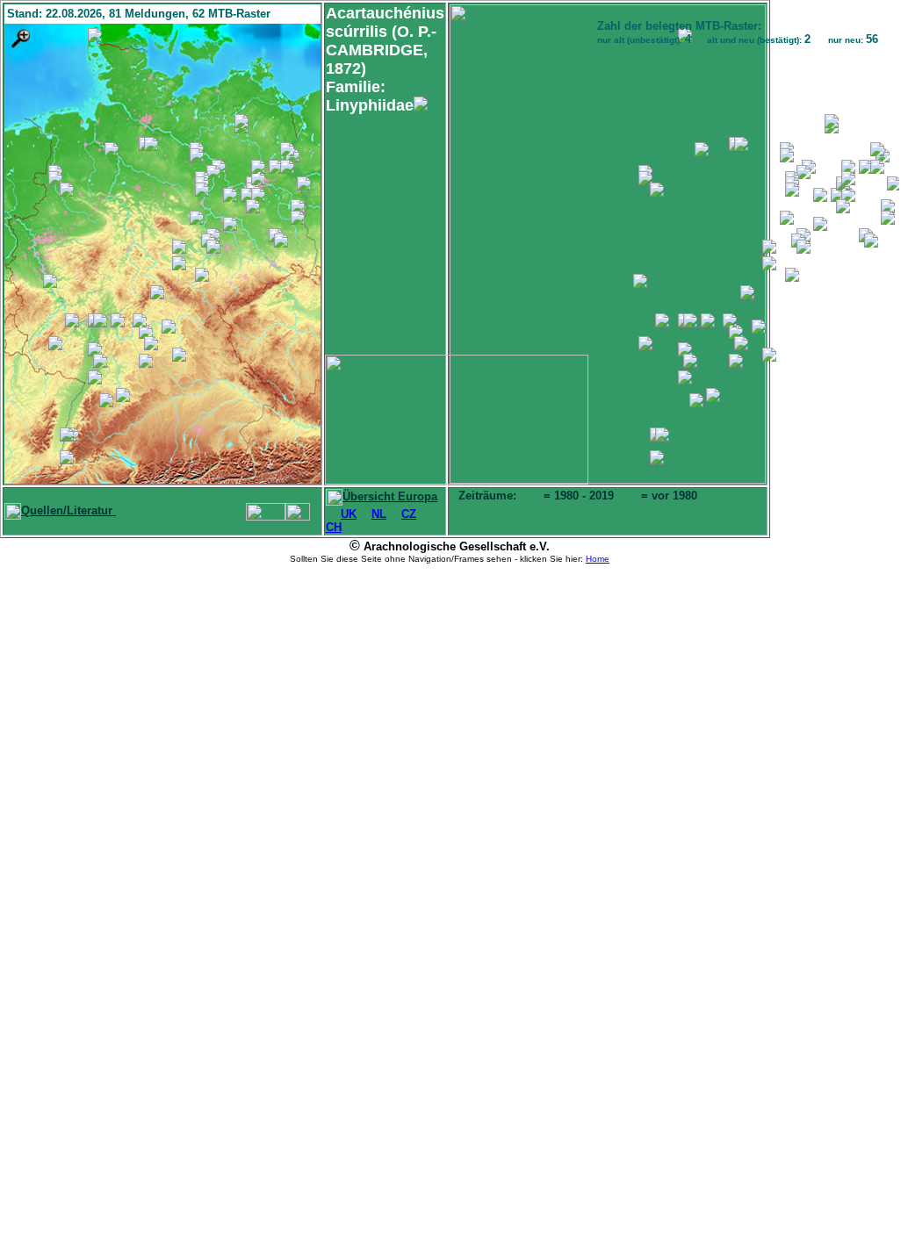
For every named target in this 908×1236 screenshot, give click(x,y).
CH (334, 527)
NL (378, 514)
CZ (408, 514)
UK (349, 514)
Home (597, 559)
